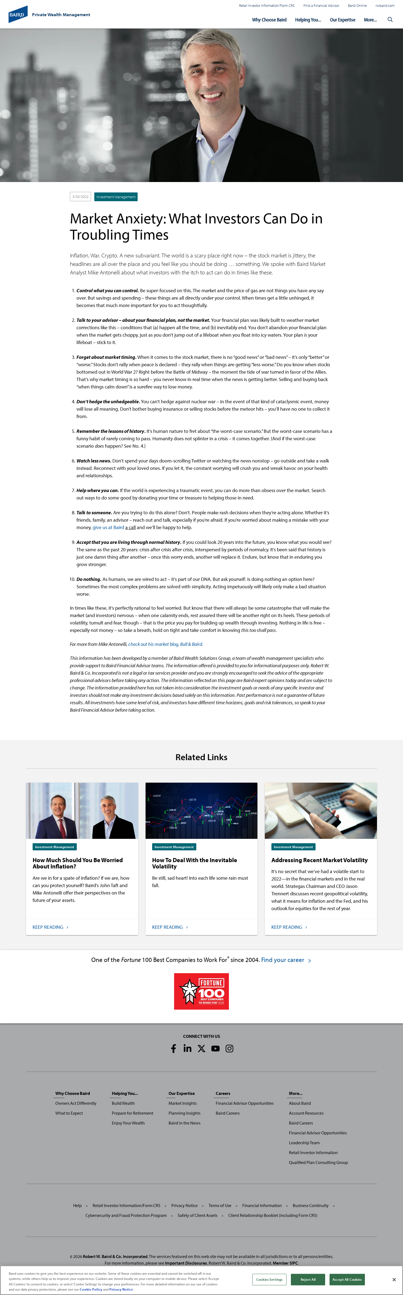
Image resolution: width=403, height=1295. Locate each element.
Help (77, 1205)
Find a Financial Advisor (321, 5)
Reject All (308, 1279)
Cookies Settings (269, 1279)
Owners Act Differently (76, 1103)
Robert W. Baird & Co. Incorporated (115, 1256)
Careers (223, 1093)
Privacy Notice (184, 1205)
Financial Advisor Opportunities (245, 1103)
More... (370, 19)
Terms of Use (220, 1205)
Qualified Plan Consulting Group (318, 1162)
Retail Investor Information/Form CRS (267, 5)
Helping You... (308, 19)
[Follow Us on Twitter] (201, 1048)
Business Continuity (311, 1205)
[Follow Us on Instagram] (229, 1048)
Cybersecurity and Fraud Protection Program (126, 1215)
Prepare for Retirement (132, 1113)
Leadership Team (304, 1142)
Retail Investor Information (313, 1152)
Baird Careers (228, 1113)
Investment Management (116, 196)
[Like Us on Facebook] (173, 1048)
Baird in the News (184, 1123)
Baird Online (357, 5)
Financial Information (262, 1205)
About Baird (300, 1103)
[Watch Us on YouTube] (215, 1048)
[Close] (394, 1280)
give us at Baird (108, 527)
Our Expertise (342, 19)
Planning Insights (184, 1113)
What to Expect (69, 1113)
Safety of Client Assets (197, 1215)
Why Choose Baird (269, 19)
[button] (390, 20)
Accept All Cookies (347, 1279)
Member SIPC (285, 1263)
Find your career (283, 960)
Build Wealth (123, 1103)
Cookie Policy (91, 1289)
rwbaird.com (385, 5)
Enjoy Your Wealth (128, 1123)
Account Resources (306, 1113)
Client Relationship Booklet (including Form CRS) (272, 1215)
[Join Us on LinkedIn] (187, 1048)
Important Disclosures (186, 1263)
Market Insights (183, 1103)
